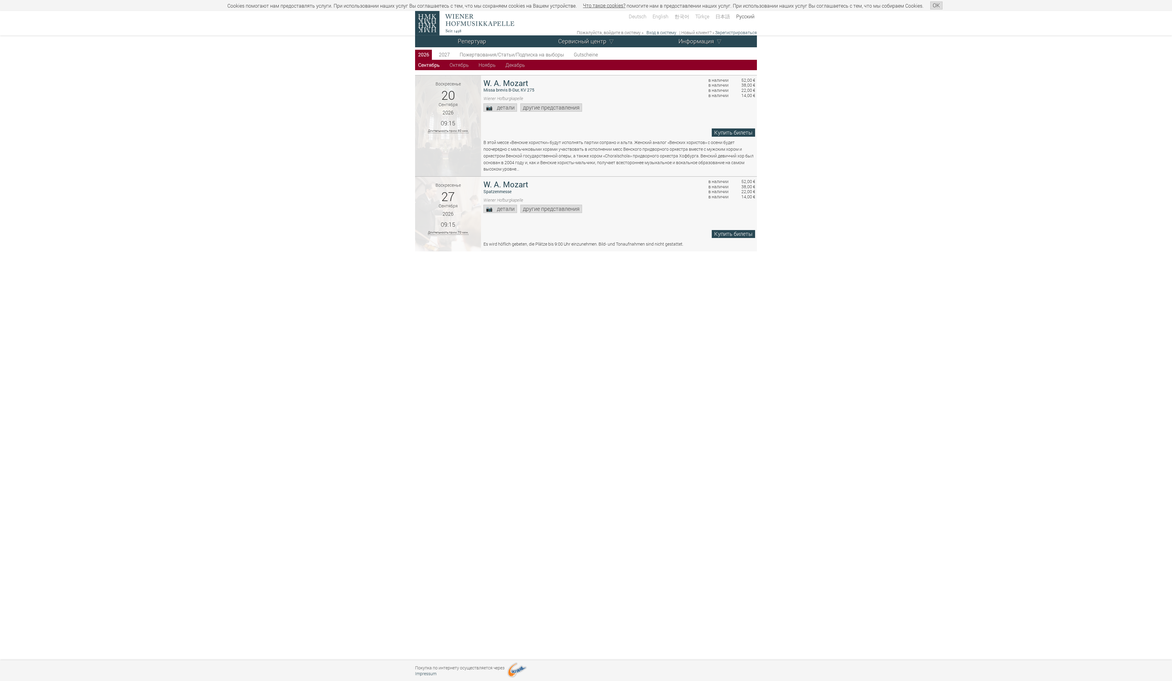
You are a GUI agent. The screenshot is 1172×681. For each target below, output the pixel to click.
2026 (423, 54)
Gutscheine (586, 54)
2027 (444, 54)
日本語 (722, 16)
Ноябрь (487, 65)
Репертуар (472, 41)
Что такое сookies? (604, 5)
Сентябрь (429, 65)
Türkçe (702, 16)
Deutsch (637, 16)
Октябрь (459, 65)
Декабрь (515, 65)
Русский (745, 16)
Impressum (425, 673)
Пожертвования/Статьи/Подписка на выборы (512, 54)
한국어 (682, 16)
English (660, 16)
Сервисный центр (582, 41)
